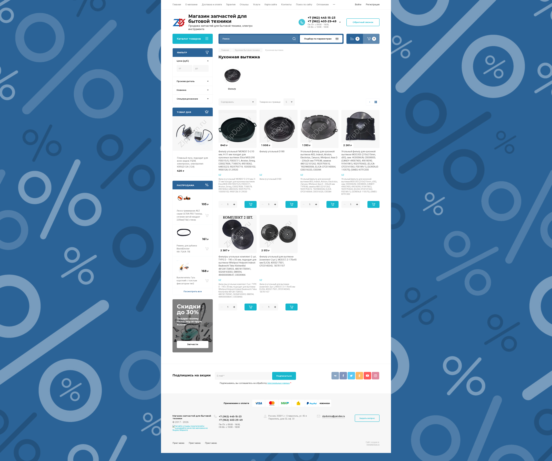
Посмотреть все (193, 291)
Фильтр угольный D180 (271, 151)
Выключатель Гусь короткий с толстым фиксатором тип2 (187, 280)
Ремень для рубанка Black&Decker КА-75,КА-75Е (187, 248)
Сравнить (222, 114)
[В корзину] (207, 215)
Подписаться (284, 376)
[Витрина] (375, 102)
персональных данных (278, 383)
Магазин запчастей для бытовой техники (217, 19)
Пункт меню (178, 443)
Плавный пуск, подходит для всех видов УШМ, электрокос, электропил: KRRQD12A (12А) (192, 162)
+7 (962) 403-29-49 (322, 21)
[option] (231, 78)
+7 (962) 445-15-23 (321, 17)
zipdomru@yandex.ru (333, 416)
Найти (294, 39)
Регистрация (372, 4)
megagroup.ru (373, 444)
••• (334, 4)
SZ (219, 175)
